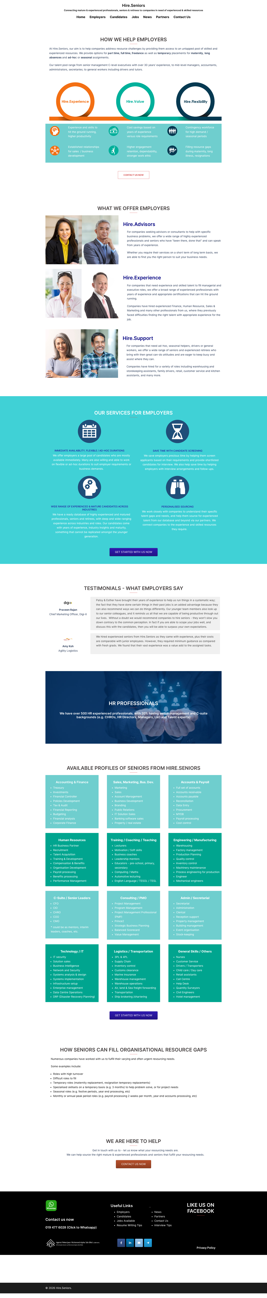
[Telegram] (148, 1243)
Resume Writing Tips (129, 1225)
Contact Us (182, 17)
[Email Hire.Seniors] (139, 1243)
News (147, 17)
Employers (123, 1212)
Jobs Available (126, 1220)
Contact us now (133, 175)
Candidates (118, 17)
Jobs (135, 17)
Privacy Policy (206, 1247)
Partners (162, 17)
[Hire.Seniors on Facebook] (121, 1243)
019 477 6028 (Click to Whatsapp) (71, 1227)
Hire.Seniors (133, 5)
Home (80, 17)
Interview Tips (163, 1225)
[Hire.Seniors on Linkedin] (130, 1243)
